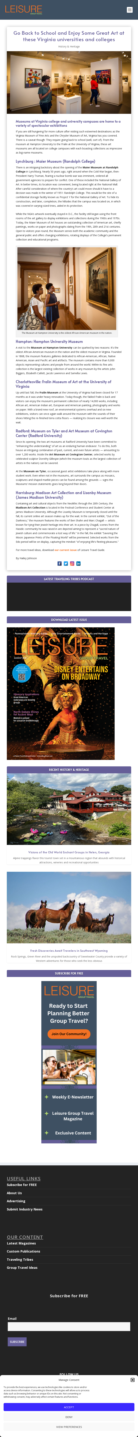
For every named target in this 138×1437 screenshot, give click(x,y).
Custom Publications (23, 1251)
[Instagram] (72, 563)
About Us (14, 1193)
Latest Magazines (21, 1243)
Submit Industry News (24, 1209)
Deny (69, 1417)
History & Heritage (69, 46)
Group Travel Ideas (22, 1267)
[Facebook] (59, 563)
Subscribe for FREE (22, 1185)
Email (12, 1318)
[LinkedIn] (78, 563)
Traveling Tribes (20, 1259)
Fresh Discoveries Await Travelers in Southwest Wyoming (69, 950)
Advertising (16, 1201)
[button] (132, 1380)
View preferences (69, 1427)
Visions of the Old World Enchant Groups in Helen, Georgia (69, 852)
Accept (69, 1407)
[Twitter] (66, 563)
